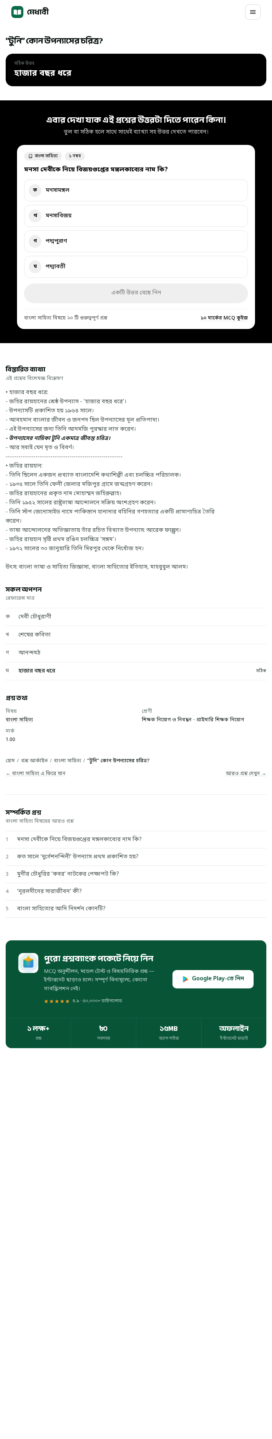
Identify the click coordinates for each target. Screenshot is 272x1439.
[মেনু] (253, 12)
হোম (10, 761)
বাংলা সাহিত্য (19, 720)
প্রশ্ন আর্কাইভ (34, 761)
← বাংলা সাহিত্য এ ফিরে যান (36, 773)
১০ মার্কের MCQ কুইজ (224, 318)
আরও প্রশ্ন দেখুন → (246, 773)
